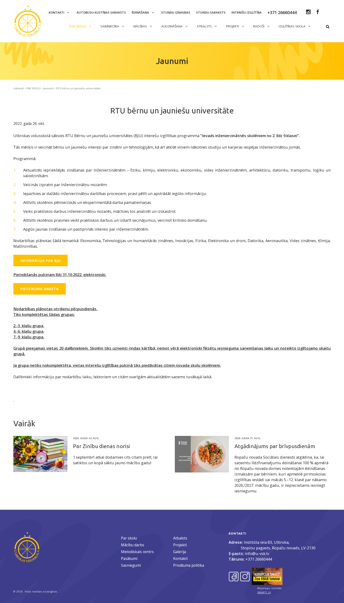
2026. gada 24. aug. (86, 438)
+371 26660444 (258, 559)
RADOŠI (259, 26)
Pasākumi (129, 558)
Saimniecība (110, 26)
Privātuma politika (188, 565)
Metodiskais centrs (137, 551)
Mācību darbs (132, 544)
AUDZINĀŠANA (172, 26)
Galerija (179, 551)
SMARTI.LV (264, 592)
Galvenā (18, 88)
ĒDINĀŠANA (141, 12)
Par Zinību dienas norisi (101, 446)
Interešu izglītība (246, 12)
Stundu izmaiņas (175, 12)
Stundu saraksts (211, 12)
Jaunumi (48, 88)
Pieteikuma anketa (39, 289)
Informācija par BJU (40, 260)
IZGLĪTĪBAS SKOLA (292, 26)
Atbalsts (180, 538)
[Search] (328, 26)
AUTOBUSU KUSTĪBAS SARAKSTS (101, 12)
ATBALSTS (205, 26)
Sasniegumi (131, 565)
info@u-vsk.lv (257, 553)
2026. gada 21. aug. (247, 438)
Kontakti (57, 12)
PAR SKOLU (78, 26)
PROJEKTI (233, 26)
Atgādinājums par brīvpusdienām (274, 446)
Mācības (140, 26)
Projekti (180, 544)
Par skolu (129, 538)
